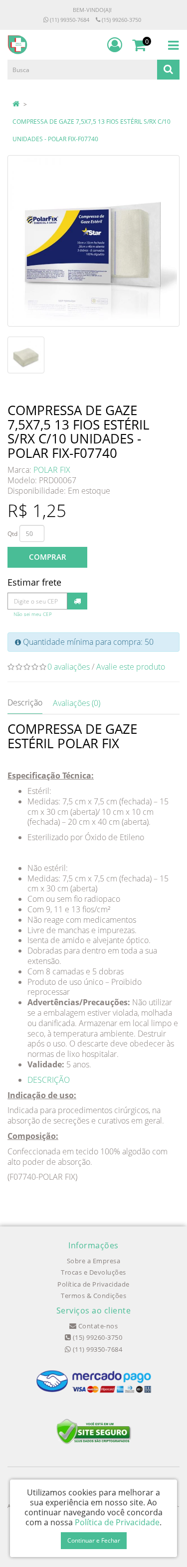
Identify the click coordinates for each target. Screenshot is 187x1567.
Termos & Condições (93, 1295)
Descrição (24, 702)
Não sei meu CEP (32, 614)
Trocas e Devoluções (93, 1272)
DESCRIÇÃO (48, 1079)
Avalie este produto (130, 666)
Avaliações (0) (76, 702)
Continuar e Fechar (93, 1540)
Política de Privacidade (93, 1284)
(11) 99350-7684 (68, 19)
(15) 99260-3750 (120, 19)
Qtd (12, 533)
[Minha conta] (114, 44)
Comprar (47, 557)
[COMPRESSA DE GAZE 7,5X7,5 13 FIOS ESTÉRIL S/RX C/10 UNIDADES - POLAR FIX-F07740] (93, 241)
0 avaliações (68, 666)
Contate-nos (97, 1325)
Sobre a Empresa (94, 1260)
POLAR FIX (51, 469)
